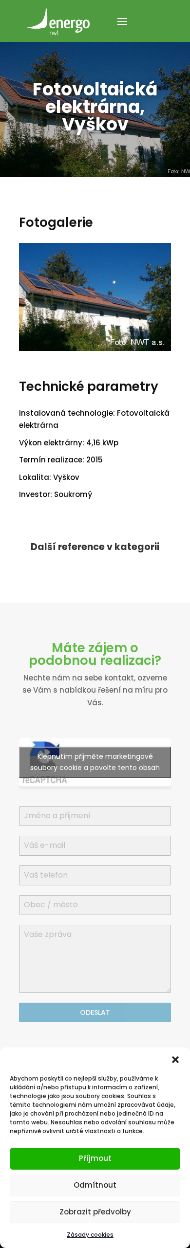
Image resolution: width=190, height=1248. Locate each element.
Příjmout (95, 1158)
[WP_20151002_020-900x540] (95, 351)
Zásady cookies (90, 1234)
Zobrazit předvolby (95, 1212)
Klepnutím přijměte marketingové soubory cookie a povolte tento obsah (95, 762)
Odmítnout (95, 1185)
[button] (175, 1059)
